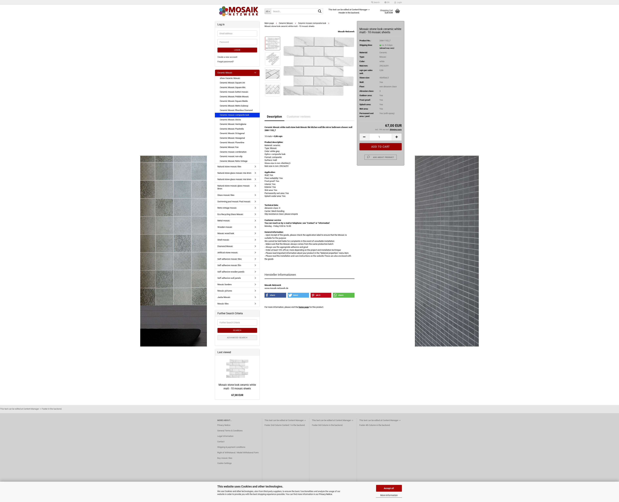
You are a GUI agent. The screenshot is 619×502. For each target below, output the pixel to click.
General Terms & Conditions (230, 430)
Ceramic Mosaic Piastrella (232, 129)
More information (389, 495)
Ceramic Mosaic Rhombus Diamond (236, 110)
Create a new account (227, 57)
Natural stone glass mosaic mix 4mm (234, 173)
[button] (387, 2)
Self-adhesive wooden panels (230, 272)
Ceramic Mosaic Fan (229, 147)
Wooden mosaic (224, 227)
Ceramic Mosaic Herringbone (233, 124)
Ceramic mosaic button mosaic (234, 92)
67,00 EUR (237, 395)
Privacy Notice (325, 494)
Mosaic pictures (224, 291)
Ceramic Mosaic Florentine (232, 142)
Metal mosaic (223, 220)
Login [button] (399, 2)
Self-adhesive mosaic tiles (229, 259)
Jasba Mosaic (223, 297)
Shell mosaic (223, 240)
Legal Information (225, 436)
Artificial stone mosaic (227, 252)
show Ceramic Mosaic (230, 78)
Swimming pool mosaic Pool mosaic (234, 201)
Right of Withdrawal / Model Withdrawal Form (238, 452)
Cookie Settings (224, 463)
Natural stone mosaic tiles (229, 166)
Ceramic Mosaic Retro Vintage (233, 161)
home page (304, 307)
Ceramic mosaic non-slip (231, 156)
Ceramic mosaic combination (233, 152)
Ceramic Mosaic (224, 72)
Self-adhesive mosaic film (229, 265)
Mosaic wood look (225, 233)
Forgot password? (225, 61)
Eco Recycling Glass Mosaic (230, 214)
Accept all (389, 488)
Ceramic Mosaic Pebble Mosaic (234, 96)
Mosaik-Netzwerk (346, 31)
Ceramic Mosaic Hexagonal (232, 138)
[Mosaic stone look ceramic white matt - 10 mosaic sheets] (318, 66)
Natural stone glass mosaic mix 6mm (234, 179)
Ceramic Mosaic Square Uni (232, 82)
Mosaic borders (224, 284)
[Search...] (320, 11)
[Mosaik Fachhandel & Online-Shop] (238, 11)
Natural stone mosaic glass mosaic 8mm (233, 187)
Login (237, 50)
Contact (220, 441)
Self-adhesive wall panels (229, 278)
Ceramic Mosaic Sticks (230, 119)
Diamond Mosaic (225, 246)
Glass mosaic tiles (225, 195)
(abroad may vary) (386, 48)
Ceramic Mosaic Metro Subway (234, 106)
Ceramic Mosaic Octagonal (232, 133)
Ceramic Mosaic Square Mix (232, 87)
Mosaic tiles (223, 303)
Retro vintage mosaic (227, 208)
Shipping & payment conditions (231, 447)
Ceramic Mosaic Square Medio (234, 101)
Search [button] (376, 2)
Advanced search (237, 337)
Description (274, 116)
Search (237, 330)
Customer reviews (298, 116)
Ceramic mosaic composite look (234, 115)
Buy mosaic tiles (224, 458)
